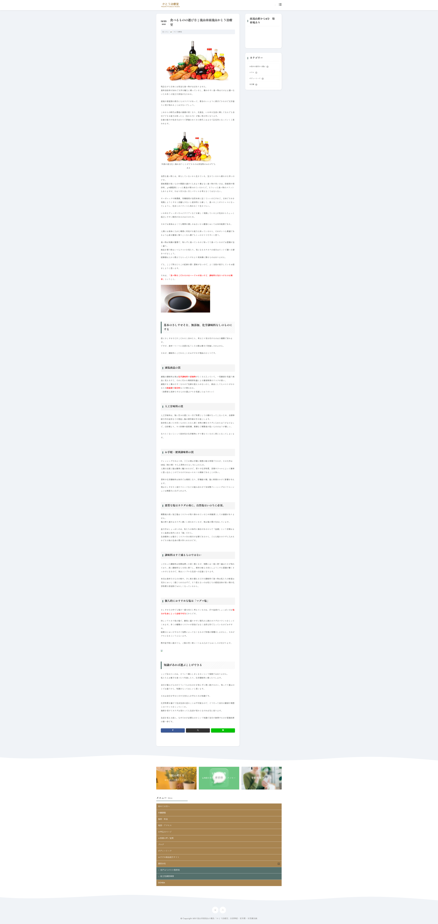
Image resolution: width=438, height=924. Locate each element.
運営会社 (162, 864)
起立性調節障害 (167, 876)
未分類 (253, 84)
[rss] (223, 910)
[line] (223, 730)
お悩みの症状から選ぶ (258, 66)
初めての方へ (164, 806)
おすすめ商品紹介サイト (168, 857)
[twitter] (198, 730)
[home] (215, 910)
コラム (166, 32)
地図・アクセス (165, 826)
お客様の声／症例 (166, 838)
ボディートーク (256, 78)
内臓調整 (162, 813)
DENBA (161, 883)
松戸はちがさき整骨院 (170, 870)
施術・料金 (163, 819)
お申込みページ (165, 832)
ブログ (161, 845)
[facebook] (173, 730)
